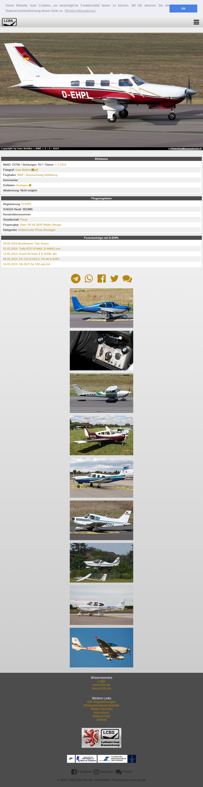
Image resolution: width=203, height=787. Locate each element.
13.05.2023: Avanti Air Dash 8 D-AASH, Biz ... (31, 253)
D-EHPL (27, 204)
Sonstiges (49, 229)
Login (101, 681)
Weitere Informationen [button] (80, 10)
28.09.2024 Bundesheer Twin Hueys (26, 243)
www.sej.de (137, 780)
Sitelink (101, 719)
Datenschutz (101, 716)
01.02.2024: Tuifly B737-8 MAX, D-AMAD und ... (33, 248)
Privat (23, 219)
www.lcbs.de (101, 684)
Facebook (84, 771)
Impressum (101, 712)
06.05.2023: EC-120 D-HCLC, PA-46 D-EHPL (31, 259)
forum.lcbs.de (101, 688)
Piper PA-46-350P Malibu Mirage (40, 224)
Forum (127, 771)
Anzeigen (22, 185)
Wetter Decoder (102, 709)
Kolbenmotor (26, 229)
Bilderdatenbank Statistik (101, 705)
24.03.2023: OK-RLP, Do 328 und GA (26, 264)
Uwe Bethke (23, 169)
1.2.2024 (60, 164)
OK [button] (183, 8)
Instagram (106, 771)
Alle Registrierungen (101, 702)
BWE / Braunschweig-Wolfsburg (37, 174)
